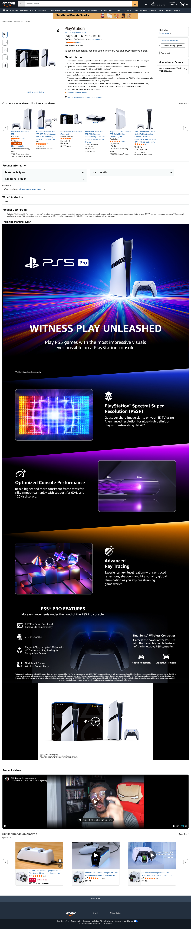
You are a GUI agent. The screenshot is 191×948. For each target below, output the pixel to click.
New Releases (68, 10)
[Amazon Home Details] (179, 10)
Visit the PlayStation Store (75, 32)
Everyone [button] (96, 39)
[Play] (4, 826)
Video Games (7, 21)
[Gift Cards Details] (132, 10)
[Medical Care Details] (32, 10)
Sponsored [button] (5, 838)
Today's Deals (106, 10)
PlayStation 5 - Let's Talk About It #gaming (29, 780)
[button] (5, 10)
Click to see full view (35, 92)
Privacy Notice (76, 921)
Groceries (81, 10)
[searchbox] (78, 3)
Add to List (165, 53)
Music (161, 10)
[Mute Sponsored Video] (60, 865)
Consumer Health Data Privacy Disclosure (98, 921)
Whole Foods (92, 10)
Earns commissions (29, 778)
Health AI (14, 10)
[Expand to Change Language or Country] (103, 913)
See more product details (76, 93)
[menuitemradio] (182, 825)
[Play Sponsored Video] (95, 855)
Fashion (143, 10)
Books (117, 10)
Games (27, 21)
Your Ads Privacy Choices (124, 921)
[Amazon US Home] (71, 914)
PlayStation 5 (18, 21)
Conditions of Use (63, 921)
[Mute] (186, 826)
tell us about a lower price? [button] (30, 189)
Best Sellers (55, 10)
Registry (152, 10)
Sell (136, 10)
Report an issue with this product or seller (85, 97)
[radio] (4, 34)
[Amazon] (9, 4)
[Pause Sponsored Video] (60, 861)
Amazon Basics (41, 10)
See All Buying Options (173, 46)
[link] (21, 132)
